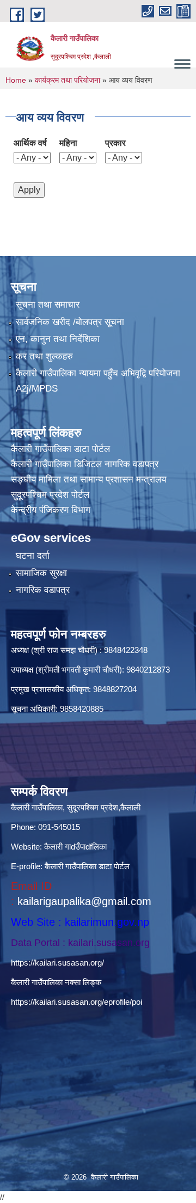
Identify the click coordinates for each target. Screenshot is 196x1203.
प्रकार (115, 143)
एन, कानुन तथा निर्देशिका (58, 339)
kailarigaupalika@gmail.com (84, 901)
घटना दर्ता (33, 556)
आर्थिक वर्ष (30, 143)
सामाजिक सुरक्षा (41, 573)
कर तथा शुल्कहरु (44, 356)
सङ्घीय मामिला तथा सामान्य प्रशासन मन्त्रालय (88, 479)
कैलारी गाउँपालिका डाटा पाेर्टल (60, 449)
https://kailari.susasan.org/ (57, 962)
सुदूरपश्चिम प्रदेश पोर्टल (50, 495)
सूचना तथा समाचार (47, 305)
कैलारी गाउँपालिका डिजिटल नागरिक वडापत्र (84, 464)
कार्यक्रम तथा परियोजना (67, 80)
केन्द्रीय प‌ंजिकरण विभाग (50, 510)
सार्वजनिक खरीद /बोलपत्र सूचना (70, 322)
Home (15, 80)
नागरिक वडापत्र (43, 590)
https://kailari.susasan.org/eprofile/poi (76, 1001)
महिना (68, 143)
